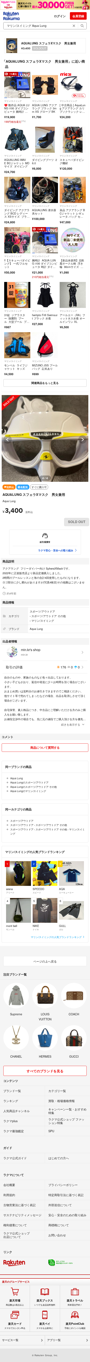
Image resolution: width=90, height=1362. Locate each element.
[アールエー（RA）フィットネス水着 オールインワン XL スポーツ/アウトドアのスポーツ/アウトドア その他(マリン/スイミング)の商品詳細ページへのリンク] (73, 295)
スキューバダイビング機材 (72, 161)
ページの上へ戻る (45, 961)
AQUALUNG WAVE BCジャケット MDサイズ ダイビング (16, 163)
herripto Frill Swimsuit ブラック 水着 (44, 316)
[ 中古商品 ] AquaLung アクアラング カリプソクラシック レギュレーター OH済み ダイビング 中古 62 (72, 113)
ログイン (60, 16)
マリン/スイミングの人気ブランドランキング (56, 937)
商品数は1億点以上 (15, 1302)
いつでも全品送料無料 (44, 1302)
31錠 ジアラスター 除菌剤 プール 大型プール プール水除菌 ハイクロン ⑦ (16, 321)
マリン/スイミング (13, 101)
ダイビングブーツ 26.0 (44, 161)
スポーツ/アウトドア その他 (48, 616)
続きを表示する (70, 724)
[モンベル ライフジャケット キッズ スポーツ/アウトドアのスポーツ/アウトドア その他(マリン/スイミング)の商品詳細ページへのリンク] (17, 345)
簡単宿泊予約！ (75, 1302)
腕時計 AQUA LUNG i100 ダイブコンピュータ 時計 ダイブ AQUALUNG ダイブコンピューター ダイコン (44, 268)
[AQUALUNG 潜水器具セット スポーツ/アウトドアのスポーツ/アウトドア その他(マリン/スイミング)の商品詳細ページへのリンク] (45, 190)
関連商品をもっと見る (45, 383)
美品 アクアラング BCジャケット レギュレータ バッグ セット (72, 215)
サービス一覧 (10, 1340)
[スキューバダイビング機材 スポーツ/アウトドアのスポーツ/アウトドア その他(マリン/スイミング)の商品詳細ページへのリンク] (73, 140)
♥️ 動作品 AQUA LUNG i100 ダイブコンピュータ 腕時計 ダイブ (16, 110)
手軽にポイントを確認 (74, 1325)
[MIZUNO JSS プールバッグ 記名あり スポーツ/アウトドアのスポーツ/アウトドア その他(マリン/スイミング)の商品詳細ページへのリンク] (45, 345)
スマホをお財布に (44, 1325)
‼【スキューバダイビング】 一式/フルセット (17, 263)
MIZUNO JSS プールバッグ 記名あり (45, 367)
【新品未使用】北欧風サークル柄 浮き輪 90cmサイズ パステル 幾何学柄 (72, 265)
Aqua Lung (9, 501)
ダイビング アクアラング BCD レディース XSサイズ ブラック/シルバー (17, 215)
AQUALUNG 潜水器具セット (44, 211)
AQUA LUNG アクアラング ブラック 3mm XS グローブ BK (44, 108)
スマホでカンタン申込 (14, 1325)
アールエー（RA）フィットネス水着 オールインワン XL (72, 318)
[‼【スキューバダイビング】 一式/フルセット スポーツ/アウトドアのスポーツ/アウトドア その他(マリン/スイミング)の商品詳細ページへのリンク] (17, 240)
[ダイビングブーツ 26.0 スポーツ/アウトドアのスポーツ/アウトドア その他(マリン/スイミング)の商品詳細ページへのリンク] (45, 140)
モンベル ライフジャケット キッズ (16, 367)
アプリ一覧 (54, 1340)
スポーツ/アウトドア (42, 611)
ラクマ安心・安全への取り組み (55, 550)
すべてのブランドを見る (45, 1071)
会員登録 (78, 16)
